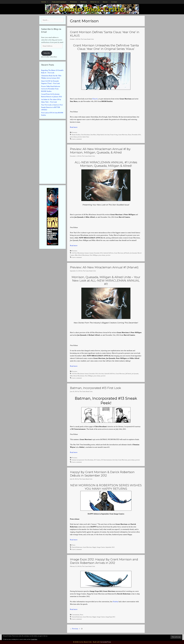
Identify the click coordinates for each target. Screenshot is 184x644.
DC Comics (97, 460)
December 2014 (98, 253)
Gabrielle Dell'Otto (109, 374)
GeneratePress (105, 642)
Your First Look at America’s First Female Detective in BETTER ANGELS (52, 107)
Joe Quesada (133, 253)
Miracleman (85, 255)
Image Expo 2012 (110, 617)
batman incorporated (78, 460)
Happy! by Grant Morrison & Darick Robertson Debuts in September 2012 (102, 473)
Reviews (83, 2)
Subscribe (47, 53)
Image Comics (101, 547)
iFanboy (115, 601)
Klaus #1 (94, 99)
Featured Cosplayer (59, 2)
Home (43, 2)
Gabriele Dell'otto (108, 253)
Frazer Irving (114, 135)
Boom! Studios (76, 135)
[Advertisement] (55, 151)
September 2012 (110, 547)
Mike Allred (78, 255)
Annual (91, 253)
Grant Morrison (122, 135)
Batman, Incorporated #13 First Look (95, 388)
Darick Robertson (77, 547)
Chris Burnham (85, 135)
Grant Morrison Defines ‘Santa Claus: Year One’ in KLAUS (104, 33)
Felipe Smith (100, 135)
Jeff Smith (126, 253)
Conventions (75, 615)
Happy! (94, 547)
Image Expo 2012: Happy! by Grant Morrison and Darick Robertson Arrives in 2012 (104, 561)
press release (73, 137)
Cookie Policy (34, 639)
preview (79, 137)
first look (107, 135)
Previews (73, 2)
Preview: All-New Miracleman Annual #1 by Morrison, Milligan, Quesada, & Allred (100, 150)
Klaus (129, 135)
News (73, 545)
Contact (114, 2)
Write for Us (94, 2)
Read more (73, 127)
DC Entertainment (106, 460)
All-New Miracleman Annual (80, 253)
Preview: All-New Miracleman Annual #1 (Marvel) (104, 267)
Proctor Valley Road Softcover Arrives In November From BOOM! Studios (50, 88)
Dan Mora (93, 135)
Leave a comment (77, 139)
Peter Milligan (94, 255)
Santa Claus (86, 137)
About (105, 2)
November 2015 (136, 135)
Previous (74, 629)
